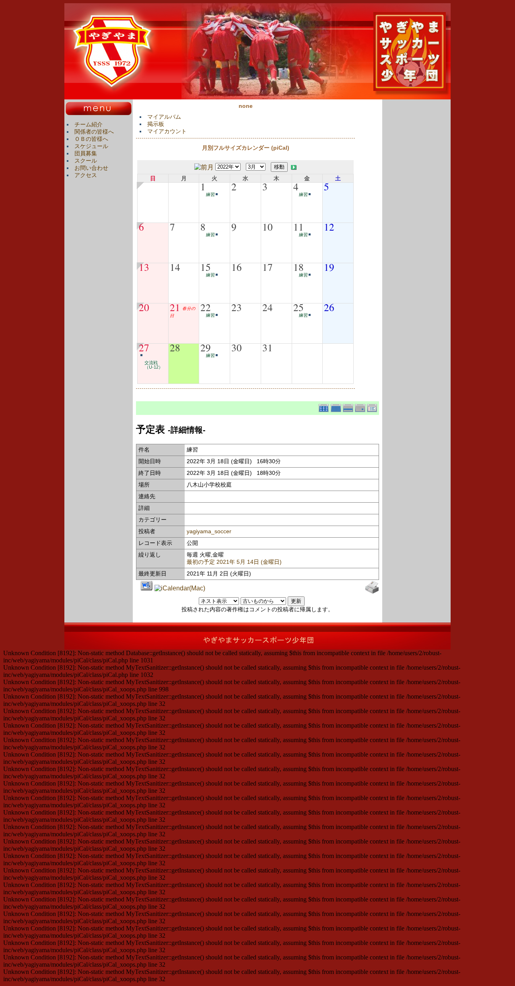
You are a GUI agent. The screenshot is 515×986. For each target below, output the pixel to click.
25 (298, 307)
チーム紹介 (88, 124)
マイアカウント (167, 131)
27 (144, 347)
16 (236, 266)
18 (298, 266)
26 (329, 307)
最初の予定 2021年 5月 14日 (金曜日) (234, 562)
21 (175, 307)
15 (205, 266)
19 (329, 266)
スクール (85, 160)
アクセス (85, 175)
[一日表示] (361, 406)
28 (175, 347)
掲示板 (155, 124)
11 (298, 226)
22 (205, 307)
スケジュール (91, 146)
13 (144, 266)
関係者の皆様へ (94, 131)
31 (267, 347)
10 (267, 226)
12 (329, 226)
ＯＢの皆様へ (91, 139)
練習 (210, 194)
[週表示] (349, 406)
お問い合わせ (91, 168)
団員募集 (85, 153)
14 (175, 266)
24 (267, 307)
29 (205, 347)
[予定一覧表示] (373, 406)
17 (267, 266)
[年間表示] (325, 406)
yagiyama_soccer (209, 531)
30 (236, 347)
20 (144, 307)
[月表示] (337, 406)
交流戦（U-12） (153, 364)
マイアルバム (164, 116)
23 (236, 307)
